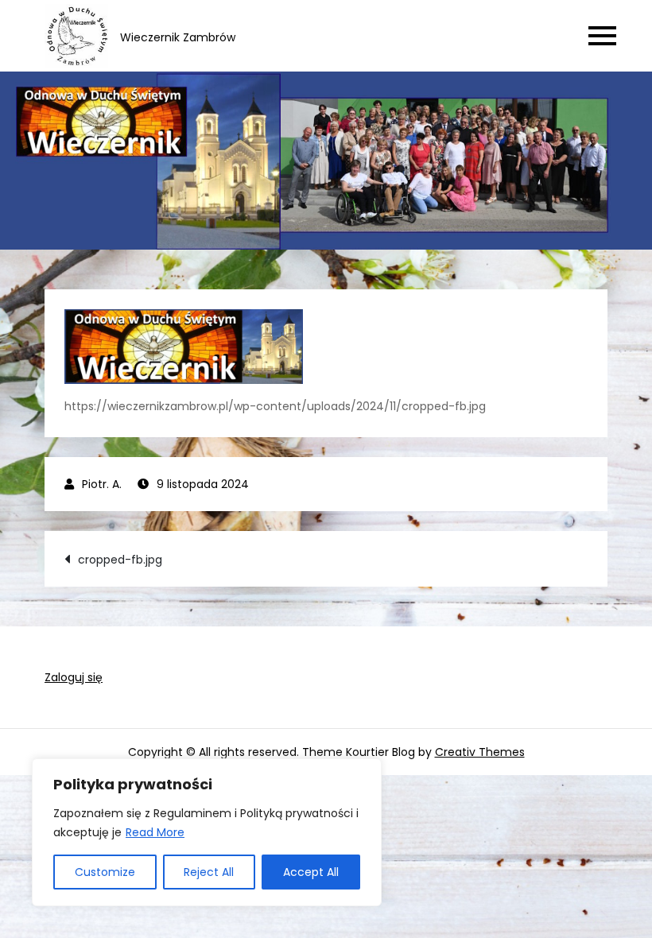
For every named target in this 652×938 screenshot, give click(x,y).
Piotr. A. (102, 484)
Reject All (209, 872)
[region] (207, 832)
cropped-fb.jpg (120, 560)
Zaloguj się (74, 677)
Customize (105, 872)
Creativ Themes (480, 752)
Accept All (311, 872)
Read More (155, 832)
